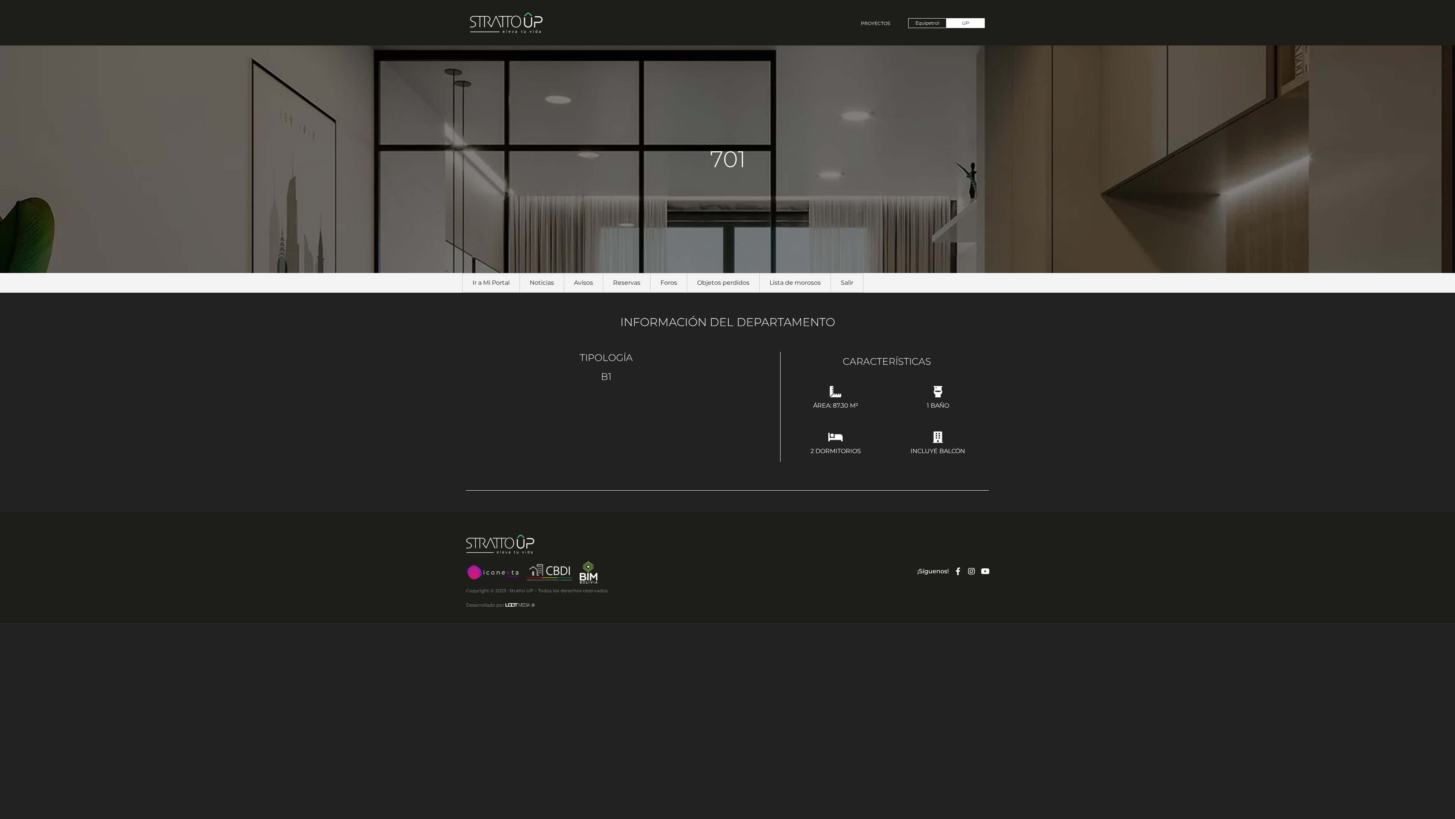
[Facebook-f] (958, 571)
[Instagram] (971, 571)
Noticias (542, 282)
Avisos (583, 282)
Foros (668, 282)
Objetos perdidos (723, 282)
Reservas (626, 282)
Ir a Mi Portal (491, 282)
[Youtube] (985, 571)
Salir (847, 282)
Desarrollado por (500, 605)
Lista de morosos (795, 282)
